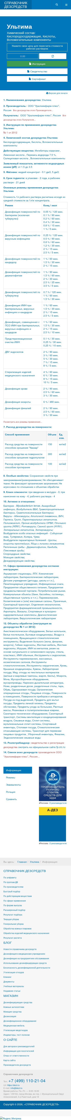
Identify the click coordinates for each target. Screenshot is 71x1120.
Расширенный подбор (14, 909)
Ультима (34, 861)
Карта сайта (9, 1060)
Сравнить (11, 799)
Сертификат (38, 79)
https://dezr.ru (13, 1085)
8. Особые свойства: (16, 475)
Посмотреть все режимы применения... (22, 421)
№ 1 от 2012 (10, 132)
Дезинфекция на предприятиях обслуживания (26, 958)
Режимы (10, 777)
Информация (13, 770)
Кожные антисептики (13, 1006)
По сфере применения (14, 900)
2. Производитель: (15, 106)
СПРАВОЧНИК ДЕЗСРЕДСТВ (24, 870)
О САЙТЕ (10, 1039)
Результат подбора (12, 914)
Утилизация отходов (13, 972)
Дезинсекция (9, 1016)
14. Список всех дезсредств (20, 752)
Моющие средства (12, 1011)
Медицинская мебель (13, 1025)
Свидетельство (38, 71)
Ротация (10, 791)
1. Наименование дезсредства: (22, 100)
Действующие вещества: (18, 150)
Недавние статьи (11, 990)
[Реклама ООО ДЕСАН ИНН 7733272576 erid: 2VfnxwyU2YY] (53, 783)
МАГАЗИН (10, 995)
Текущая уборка (11, 919)
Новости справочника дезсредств (19, 949)
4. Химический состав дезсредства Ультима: (30, 137)
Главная (22, 861)
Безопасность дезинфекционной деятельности (26, 967)
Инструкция (38, 63)
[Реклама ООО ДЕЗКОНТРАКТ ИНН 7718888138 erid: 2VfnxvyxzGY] (52, 824)
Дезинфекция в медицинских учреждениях (24, 953)
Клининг (7, 976)
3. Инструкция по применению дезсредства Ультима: (29, 126)
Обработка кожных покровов (17, 928)
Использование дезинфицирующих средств (25, 962)
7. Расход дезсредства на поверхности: (27, 427)
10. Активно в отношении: (19, 501)
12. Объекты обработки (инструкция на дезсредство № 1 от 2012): (27, 625)
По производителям (13, 886)
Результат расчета (12, 937)
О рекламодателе (58, 803)
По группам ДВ (10, 882)
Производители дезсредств (17, 1064)
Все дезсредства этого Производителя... (32, 110)
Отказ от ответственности (16, 1055)
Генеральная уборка (13, 923)
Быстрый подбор (11, 891)
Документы (8, 981)
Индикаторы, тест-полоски (16, 1034)
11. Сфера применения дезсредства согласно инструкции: (31, 567)
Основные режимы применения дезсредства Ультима (30, 189)
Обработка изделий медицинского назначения (26, 933)
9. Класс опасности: (15, 492)
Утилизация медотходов (15, 1030)
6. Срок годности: (14, 178)
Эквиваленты (13, 784)
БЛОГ (7, 942)
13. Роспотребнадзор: (16, 742)
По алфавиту (9, 877)
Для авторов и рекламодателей (18, 1046)
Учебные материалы (13, 986)
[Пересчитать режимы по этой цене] (52, 56)
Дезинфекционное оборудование (19, 1020)
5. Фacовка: (10, 172)
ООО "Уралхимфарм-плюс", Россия (40, 115)
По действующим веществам (17, 895)
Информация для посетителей (18, 1050)
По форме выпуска (12, 905)
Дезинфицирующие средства (17, 1002)
